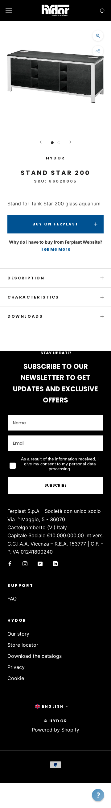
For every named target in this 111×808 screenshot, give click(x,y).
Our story (18, 634)
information (66, 458)
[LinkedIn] (55, 563)
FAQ (12, 599)
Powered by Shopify (55, 730)
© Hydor (56, 720)
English (53, 706)
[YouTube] (40, 563)
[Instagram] (25, 563)
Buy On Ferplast (55, 224)
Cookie (15, 678)
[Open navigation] (9, 10)
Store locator (22, 645)
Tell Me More (56, 249)
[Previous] (41, 142)
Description (26, 278)
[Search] (102, 10)
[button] (98, 795)
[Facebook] (9, 563)
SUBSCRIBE (55, 485)
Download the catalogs (34, 656)
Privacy (16, 667)
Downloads (25, 316)
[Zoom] (97, 35)
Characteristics (33, 297)
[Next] (70, 142)
